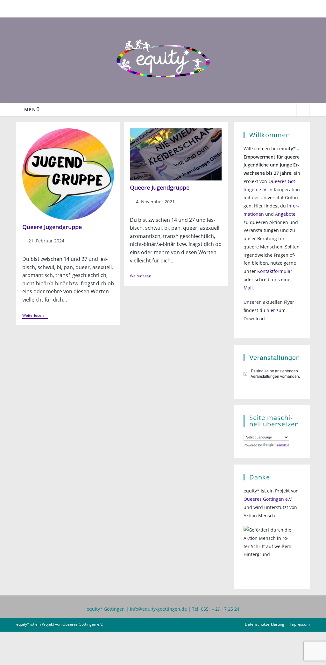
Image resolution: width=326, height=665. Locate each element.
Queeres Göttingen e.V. (268, 499)
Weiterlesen (35, 316)
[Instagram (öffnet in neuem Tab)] (167, 8)
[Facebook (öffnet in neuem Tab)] (159, 8)
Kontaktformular (274, 271)
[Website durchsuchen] (303, 110)
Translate (282, 445)
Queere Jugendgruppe (52, 227)
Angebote (285, 214)
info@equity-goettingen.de (158, 609)
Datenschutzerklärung (264, 624)
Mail (248, 288)
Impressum (300, 624)
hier (270, 310)
